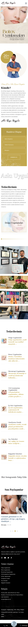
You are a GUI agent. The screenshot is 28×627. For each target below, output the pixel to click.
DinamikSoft (5, 612)
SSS (15, 609)
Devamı (3, 525)
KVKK (2, 616)
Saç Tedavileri (13, 439)
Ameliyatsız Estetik (14, 422)
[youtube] (5, 558)
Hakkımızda (10, 609)
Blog (18, 609)
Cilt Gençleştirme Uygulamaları (14, 389)
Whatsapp (24, 625)
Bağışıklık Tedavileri (15, 454)
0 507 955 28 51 (5, 597)
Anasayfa (3, 609)
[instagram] (1, 558)
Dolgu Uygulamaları (14, 223)
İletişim (22, 609)
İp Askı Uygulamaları (15, 405)
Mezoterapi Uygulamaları (16, 371)
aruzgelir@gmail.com (6, 599)
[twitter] (8, 558)
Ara (7, 625)
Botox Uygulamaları (15, 354)
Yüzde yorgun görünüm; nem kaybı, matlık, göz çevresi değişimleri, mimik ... (12, 519)
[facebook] (11, 558)
